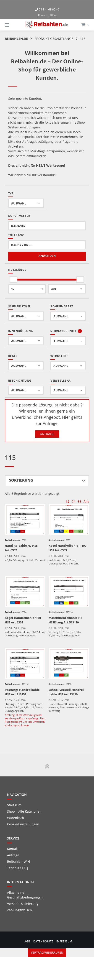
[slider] (14, 279)
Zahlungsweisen (19, 910)
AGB (27, 941)
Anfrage (47, 434)
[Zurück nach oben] (47, 765)
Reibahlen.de (16, 38)
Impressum (64, 941)
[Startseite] (47, 24)
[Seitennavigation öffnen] (13, 25)
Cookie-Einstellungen (23, 824)
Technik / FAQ (17, 868)
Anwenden (47, 256)
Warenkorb (15, 818)
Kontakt (43, 15)
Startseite (14, 805)
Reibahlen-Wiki (18, 861)
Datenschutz (43, 941)
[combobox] (26, 203)
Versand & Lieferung (22, 903)
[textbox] (25, 203)
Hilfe (53, 15)
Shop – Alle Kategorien (24, 811)
